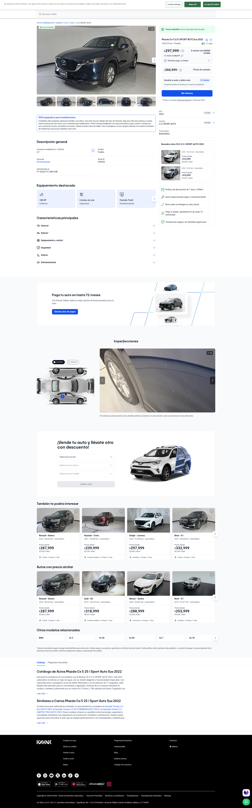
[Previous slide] (38, 60)
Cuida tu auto (68, 759)
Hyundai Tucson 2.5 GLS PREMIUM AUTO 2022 (77, 709)
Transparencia (132, 796)
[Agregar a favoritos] (210, 40)
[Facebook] (39, 775)
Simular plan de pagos (65, 311)
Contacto (173, 740)
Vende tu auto (68, 753)
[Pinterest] (77, 775)
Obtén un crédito (70, 747)
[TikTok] (70, 775)
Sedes (65, 765)
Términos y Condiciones (114, 796)
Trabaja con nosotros (122, 765)
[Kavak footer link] (44, 753)
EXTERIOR (59, 362)
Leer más (41, 693)
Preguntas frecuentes (57, 662)
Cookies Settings (173, 4)
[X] (58, 775)
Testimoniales (119, 747)
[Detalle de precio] (182, 51)
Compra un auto (69, 740)
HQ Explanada (43, 162)
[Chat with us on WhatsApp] (246, 802)
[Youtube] (51, 775)
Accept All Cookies (211, 4)
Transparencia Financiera (151, 796)
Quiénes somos (120, 759)
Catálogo (41, 662)
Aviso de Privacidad (94, 796)
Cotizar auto (86, 484)
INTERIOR (74, 362)
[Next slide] (154, 60)
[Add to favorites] (76, 511)
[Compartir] (206, 40)
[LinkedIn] (64, 775)
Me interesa (187, 93)
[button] (204, 80)
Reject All (192, 4)
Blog (116, 753)
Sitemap (167, 796)
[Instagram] (45, 775)
